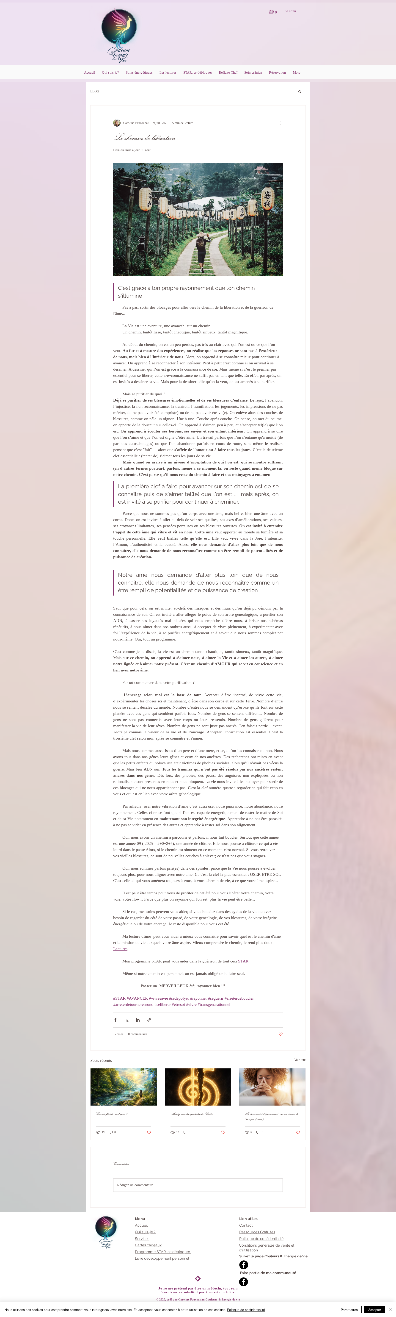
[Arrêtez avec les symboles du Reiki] (198, 1087)
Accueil (141, 1225)
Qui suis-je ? (145, 1232)
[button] (274, 11)
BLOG (94, 91)
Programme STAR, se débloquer (163, 1252)
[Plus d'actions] (280, 123)
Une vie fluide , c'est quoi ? (112, 1113)
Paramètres (349, 1309)
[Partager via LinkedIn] (138, 1020)
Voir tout (300, 1060)
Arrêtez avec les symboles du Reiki (191, 1113)
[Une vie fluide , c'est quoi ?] (124, 1087)
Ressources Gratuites (257, 1232)
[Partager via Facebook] (115, 1020)
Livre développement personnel (162, 1258)
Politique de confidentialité (261, 1239)
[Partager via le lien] (149, 1020)
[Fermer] (390, 1309)
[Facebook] (243, 1264)
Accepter (374, 1309)
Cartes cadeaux (148, 1245)
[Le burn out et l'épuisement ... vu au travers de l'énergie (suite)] (272, 1087)
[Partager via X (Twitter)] (126, 1020)
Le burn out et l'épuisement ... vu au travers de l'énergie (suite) (272, 1116)
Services (142, 1239)
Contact (246, 1225)
